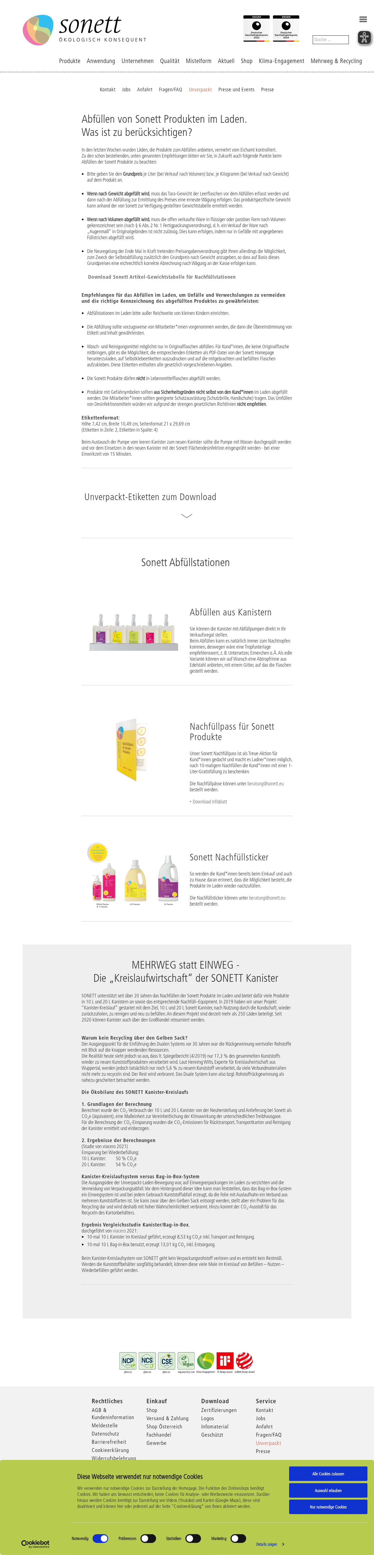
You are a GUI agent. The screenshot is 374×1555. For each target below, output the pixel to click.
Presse (267, 90)
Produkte (69, 61)
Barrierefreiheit (109, 1442)
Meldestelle (105, 1425)
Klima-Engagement (281, 61)
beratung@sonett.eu (266, 784)
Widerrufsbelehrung (114, 1458)
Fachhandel (158, 1434)
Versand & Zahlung (167, 1418)
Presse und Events (236, 90)
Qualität (170, 61)
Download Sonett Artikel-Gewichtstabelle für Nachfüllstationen (161, 277)
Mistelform (199, 61)
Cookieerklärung (110, 1450)
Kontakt (108, 90)
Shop (247, 61)
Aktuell (226, 61)
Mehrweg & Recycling (336, 61)
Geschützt (212, 1434)
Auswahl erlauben (328, 1490)
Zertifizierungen (219, 1410)
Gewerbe (156, 1443)
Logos (207, 1418)
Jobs (126, 90)
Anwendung (101, 61)
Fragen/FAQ (170, 90)
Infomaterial (215, 1426)
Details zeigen (266, 1544)
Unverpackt (200, 90)
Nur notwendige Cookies (328, 1507)
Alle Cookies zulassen (328, 1473)
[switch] (148, 1538)
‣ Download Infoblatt (208, 802)
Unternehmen (138, 61)
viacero (120, 1231)
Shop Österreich (164, 1426)
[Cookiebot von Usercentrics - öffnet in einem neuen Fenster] (35, 1544)
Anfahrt (145, 90)
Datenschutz (105, 1433)
